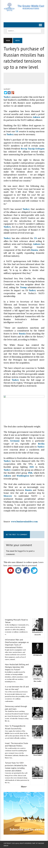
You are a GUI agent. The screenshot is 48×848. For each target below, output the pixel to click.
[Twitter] (5, 92)
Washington (23, 475)
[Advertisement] (26, 16)
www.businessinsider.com (24, 521)
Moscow (8, 495)
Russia (34, 250)
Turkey (7, 97)
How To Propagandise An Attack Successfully (15, 727)
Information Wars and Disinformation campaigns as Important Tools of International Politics (17, 643)
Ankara (36, 117)
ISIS (32, 466)
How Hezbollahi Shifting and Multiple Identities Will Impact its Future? (17, 667)
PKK (30, 472)
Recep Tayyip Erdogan (32, 148)
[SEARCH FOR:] (24, 30)
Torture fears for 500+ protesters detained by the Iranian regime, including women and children (16, 767)
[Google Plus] (12, 92)
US (17, 131)
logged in (22, 551)
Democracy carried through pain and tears (16, 707)
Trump (23, 287)
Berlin (41, 443)
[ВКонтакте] (9, 92)
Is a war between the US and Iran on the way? (17, 687)
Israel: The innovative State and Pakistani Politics (16, 744)
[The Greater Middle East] (24, 6)
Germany (15, 440)
